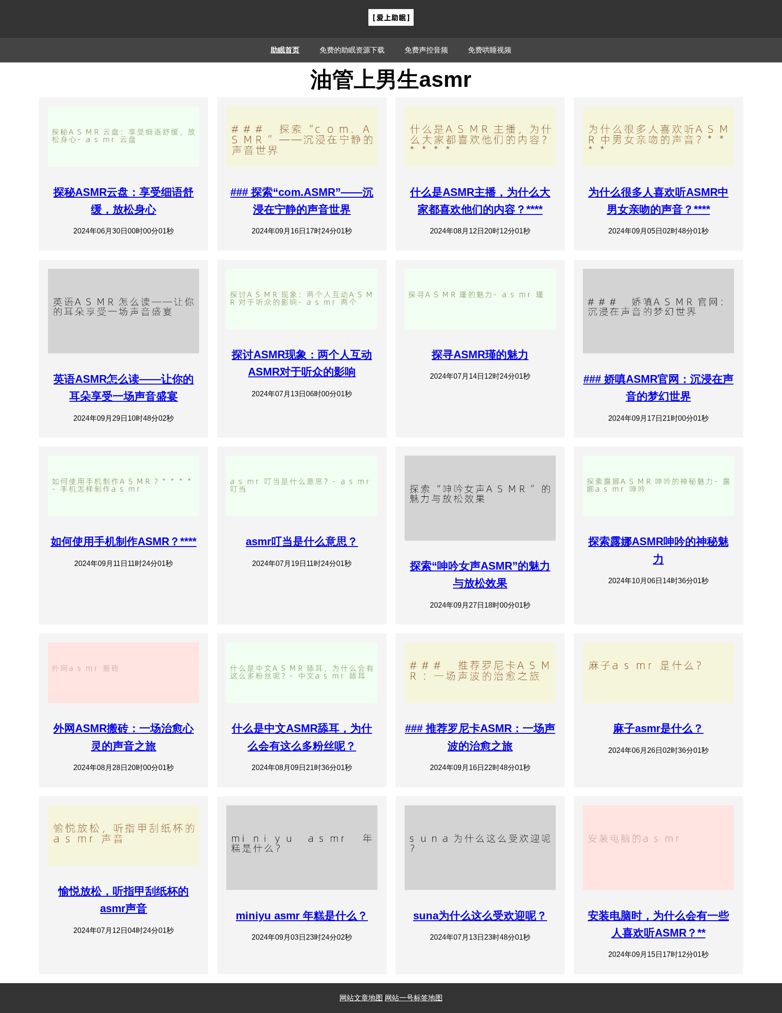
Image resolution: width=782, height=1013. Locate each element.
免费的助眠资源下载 (352, 50)
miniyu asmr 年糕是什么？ (302, 915)
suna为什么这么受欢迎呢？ (480, 915)
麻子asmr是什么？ (658, 728)
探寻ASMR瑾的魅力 (480, 354)
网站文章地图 (361, 998)
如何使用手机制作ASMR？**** (123, 541)
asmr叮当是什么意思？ (302, 541)
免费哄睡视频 (489, 50)
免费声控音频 (426, 50)
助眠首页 (285, 50)
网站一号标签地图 (414, 998)
